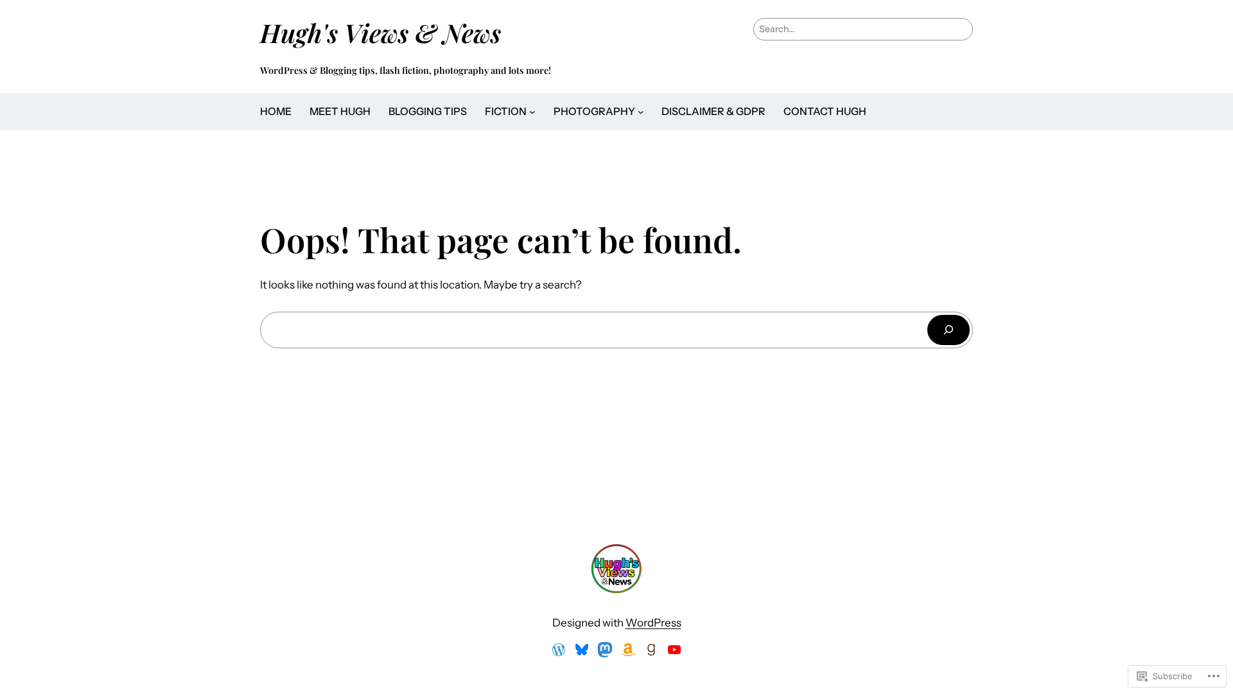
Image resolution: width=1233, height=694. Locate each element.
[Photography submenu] (641, 112)
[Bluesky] (582, 649)
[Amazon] (628, 649)
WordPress (653, 622)
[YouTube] (674, 649)
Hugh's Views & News (387, 32)
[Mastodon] (605, 649)
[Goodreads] (651, 649)
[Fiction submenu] (532, 112)
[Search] (948, 330)
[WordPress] (558, 649)
